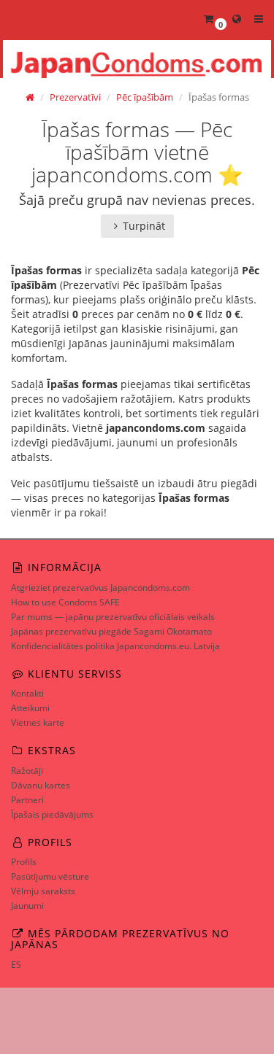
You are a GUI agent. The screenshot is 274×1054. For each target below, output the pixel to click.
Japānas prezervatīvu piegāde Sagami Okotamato (111, 631)
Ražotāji (27, 770)
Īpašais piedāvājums (52, 814)
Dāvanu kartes (40, 785)
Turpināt (144, 226)
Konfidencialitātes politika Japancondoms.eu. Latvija (115, 646)
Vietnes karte (37, 722)
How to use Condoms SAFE (65, 602)
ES (16, 964)
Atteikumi (30, 708)
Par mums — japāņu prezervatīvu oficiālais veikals (113, 617)
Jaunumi (27, 905)
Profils (24, 862)
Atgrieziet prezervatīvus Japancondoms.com (100, 587)
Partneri (27, 800)
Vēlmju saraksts (43, 891)
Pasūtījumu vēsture (50, 876)
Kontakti (27, 693)
